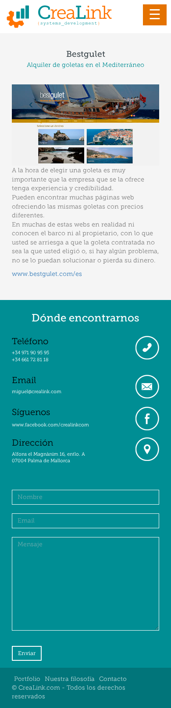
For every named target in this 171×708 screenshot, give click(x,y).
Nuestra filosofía (70, 679)
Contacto (113, 679)
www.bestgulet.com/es (47, 274)
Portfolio (27, 679)
